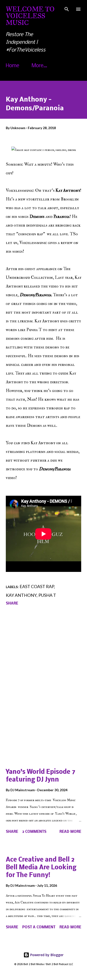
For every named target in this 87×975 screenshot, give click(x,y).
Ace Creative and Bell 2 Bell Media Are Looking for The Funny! (41, 868)
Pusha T (47, 595)
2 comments (34, 832)
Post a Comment (38, 927)
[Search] (67, 9)
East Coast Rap (37, 586)
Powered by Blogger (46, 955)
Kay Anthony (21, 595)
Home (12, 66)
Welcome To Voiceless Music (30, 16)
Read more (70, 832)
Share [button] (12, 604)
